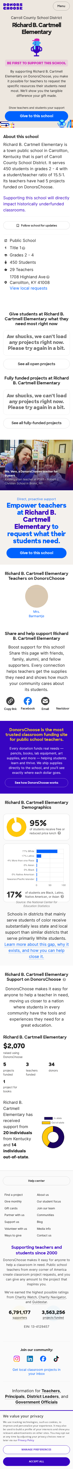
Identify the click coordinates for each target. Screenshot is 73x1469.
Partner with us (14, 1215)
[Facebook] (43, 1359)
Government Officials (36, 1402)
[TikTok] (56, 1359)
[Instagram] (17, 1359)
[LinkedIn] (30, 1359)
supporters (20, 1314)
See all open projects (36, 364)
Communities (45, 1215)
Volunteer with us (15, 1228)
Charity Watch (26, 1297)
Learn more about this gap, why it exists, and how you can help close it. (36, 950)
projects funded (53, 1314)
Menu (61, 6)
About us (43, 1194)
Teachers (51, 1390)
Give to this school (36, 116)
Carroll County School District (36, 18)
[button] (10, 703)
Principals (15, 1396)
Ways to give (12, 1235)
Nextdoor (62, 708)
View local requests (28, 288)
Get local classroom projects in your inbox (36, 1372)
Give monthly (13, 1201)
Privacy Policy (26, 1440)
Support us (11, 1221)
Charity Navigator (52, 1297)
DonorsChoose (13, 6)
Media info (44, 1228)
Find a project (13, 1194)
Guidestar (39, 1302)
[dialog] (36, 1439)
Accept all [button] (36, 1461)
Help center (36, 1181)
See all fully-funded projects (37, 423)
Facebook (28, 708)
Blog (40, 1221)
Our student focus (49, 1201)
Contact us (44, 1235)
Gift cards (10, 1208)
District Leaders (43, 1396)
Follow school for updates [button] (39, 225)
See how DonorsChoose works (36, 783)
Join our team (46, 1208)
